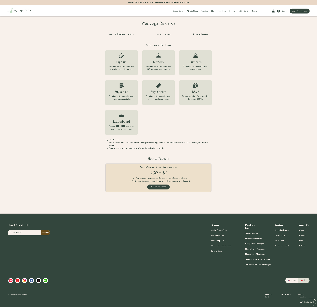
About (301, 230)
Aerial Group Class (219, 230)
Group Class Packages (254, 244)
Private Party (280, 236)
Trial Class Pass (251, 233)
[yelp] (17, 280)
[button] (178, 11)
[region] (56, 280)
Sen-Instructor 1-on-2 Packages (254, 265)
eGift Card (279, 241)
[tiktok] (38, 280)
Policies (302, 246)
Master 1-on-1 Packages (254, 249)
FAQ (301, 241)
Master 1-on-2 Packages (254, 254)
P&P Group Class (218, 236)
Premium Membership (253, 239)
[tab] (121, 34)
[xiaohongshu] (10, 280)
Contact (302, 236)
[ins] (24, 280)
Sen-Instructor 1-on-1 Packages (254, 259)
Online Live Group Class (221, 246)
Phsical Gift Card (282, 246)
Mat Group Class (218, 241)
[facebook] (31, 280)
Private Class (216, 251)
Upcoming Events (282, 230)
